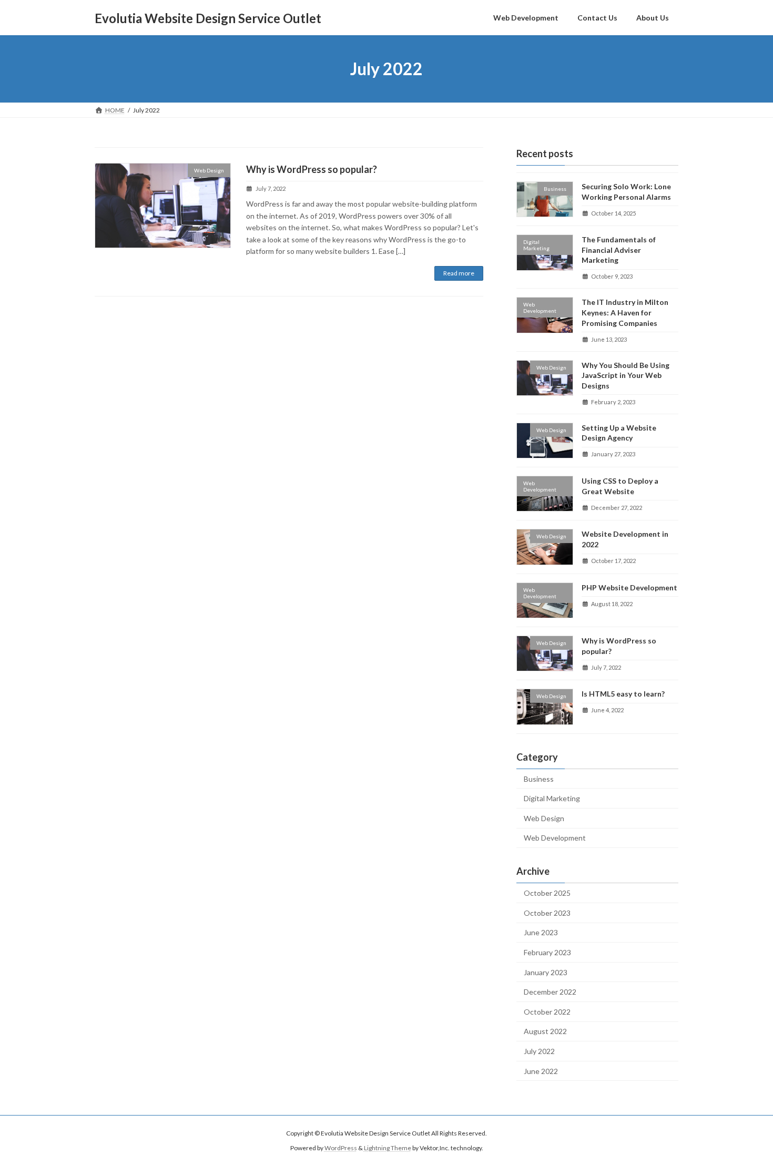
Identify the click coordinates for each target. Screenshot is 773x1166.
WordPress (340, 1148)
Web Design (544, 818)
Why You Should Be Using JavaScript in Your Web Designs (625, 375)
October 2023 (547, 912)
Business (539, 778)
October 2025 (547, 892)
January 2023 (545, 972)
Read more (458, 273)
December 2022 (550, 991)
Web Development (555, 838)
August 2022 (545, 1031)
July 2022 (539, 1051)
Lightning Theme (387, 1148)
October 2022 (547, 1011)
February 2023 (547, 952)
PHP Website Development (629, 587)
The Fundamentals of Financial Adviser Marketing (619, 249)
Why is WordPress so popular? (311, 169)
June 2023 (541, 932)
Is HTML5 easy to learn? (623, 693)
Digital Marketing (552, 798)
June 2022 (541, 1071)
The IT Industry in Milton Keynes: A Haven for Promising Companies (625, 313)
